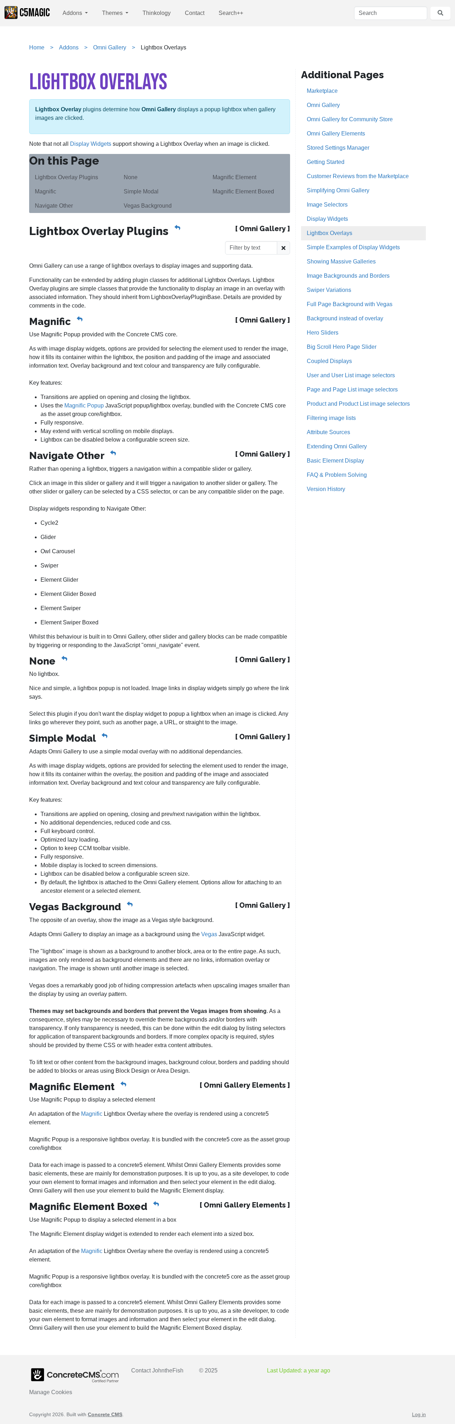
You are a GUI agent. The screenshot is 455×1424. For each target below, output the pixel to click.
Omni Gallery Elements (336, 133)
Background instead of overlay (345, 318)
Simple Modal (141, 191)
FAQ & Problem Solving (337, 475)
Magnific (45, 191)
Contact (194, 13)
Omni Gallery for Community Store (350, 119)
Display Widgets (90, 144)
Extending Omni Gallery (337, 446)
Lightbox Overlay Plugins (66, 177)
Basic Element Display (335, 461)
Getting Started (325, 162)
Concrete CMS (105, 1414)
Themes (113, 13)
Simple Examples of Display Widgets (353, 247)
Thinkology (157, 13)
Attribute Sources (328, 432)
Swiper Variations (329, 290)
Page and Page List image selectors (352, 389)
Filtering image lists (331, 418)
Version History (326, 489)
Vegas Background (148, 206)
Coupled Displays (329, 361)
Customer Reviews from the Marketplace (358, 176)
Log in (419, 1414)
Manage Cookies (50, 1392)
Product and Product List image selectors (358, 404)
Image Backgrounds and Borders (348, 276)
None (131, 177)
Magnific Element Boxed (243, 191)
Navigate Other (54, 206)
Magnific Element (234, 177)
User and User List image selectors (351, 375)
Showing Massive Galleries (341, 261)
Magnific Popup (84, 405)
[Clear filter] (283, 248)
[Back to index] (177, 227)
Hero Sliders (322, 333)
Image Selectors (327, 205)
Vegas (209, 934)
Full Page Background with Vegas (349, 304)
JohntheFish (167, 1370)
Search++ (231, 13)
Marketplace (322, 91)
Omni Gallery (109, 47)
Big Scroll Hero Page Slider (341, 347)
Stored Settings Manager (338, 148)
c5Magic (35, 13)
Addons (73, 13)
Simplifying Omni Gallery (338, 190)
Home (36, 47)
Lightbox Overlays (329, 233)
